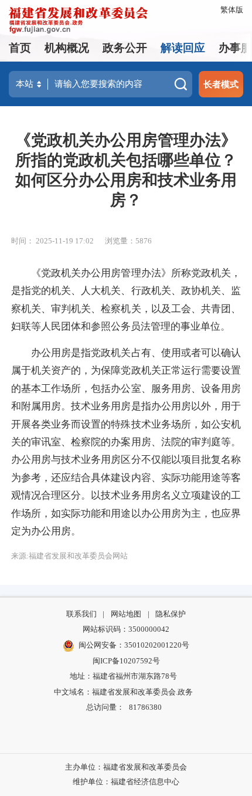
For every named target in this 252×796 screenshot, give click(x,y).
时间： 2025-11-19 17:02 (52, 240)
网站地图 (126, 613)
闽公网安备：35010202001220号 (134, 645)
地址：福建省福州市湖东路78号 (123, 676)
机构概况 (67, 48)
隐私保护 (170, 613)
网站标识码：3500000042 (126, 629)
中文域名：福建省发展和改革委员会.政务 (123, 691)
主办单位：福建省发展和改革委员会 (126, 767)
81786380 (145, 707)
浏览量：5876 (128, 240)
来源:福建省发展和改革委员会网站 (69, 555)
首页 (20, 48)
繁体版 (231, 9)
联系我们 (81, 613)
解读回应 (183, 48)
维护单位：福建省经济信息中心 (126, 781)
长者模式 (221, 84)
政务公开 (125, 48)
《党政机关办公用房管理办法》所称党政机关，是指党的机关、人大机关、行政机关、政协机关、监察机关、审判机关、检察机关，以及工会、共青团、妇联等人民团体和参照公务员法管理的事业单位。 (126, 299)
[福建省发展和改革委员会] (78, 19)
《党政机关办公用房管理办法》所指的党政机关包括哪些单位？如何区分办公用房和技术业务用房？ (126, 170)
